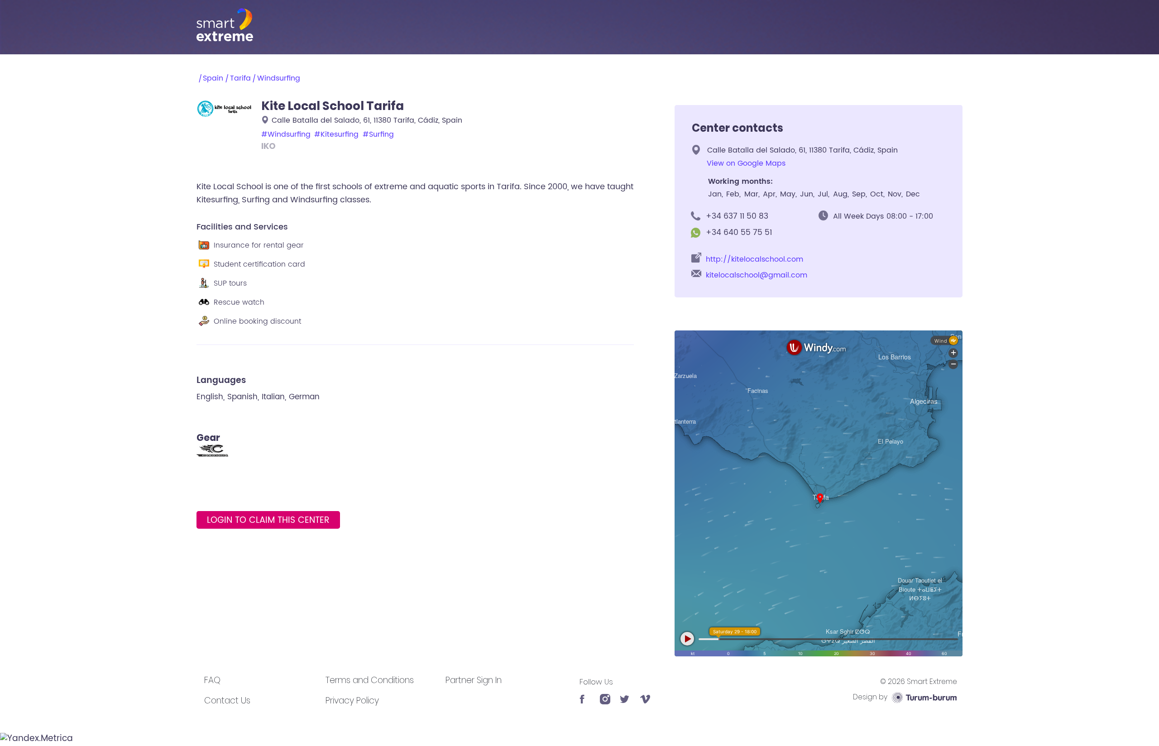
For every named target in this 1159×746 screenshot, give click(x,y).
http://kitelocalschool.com (754, 259)
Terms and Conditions (370, 680)
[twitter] (625, 694)
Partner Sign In (473, 680)
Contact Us (227, 700)
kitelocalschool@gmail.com (756, 275)
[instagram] (605, 694)
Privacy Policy (352, 700)
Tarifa (240, 78)
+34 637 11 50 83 (737, 216)
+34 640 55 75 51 (739, 232)
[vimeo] (645, 694)
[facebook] (585, 694)
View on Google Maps (746, 163)
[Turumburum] (924, 697)
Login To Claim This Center (268, 520)
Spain (213, 78)
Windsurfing (278, 78)
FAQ (212, 680)
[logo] (579, 24)
